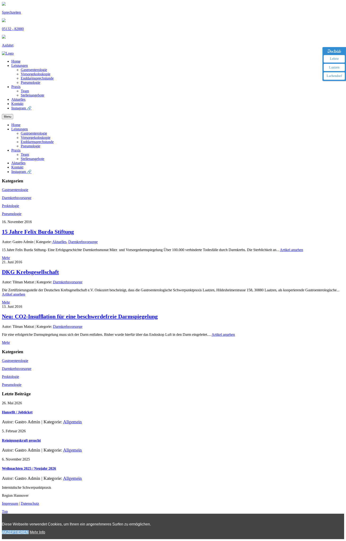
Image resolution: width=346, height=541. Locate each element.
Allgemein (72, 421)
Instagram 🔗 (21, 108)
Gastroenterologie (34, 70)
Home (15, 61)
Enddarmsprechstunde (37, 78)
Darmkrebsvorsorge (16, 198)
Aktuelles (18, 99)
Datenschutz (30, 503)
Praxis (15, 87)
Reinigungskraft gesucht (21, 440)
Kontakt (17, 104)
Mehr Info (37, 532)
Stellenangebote (32, 95)
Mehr (6, 258)
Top (5, 511)
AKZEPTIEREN (15, 532)
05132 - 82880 (13, 29)
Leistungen (19, 66)
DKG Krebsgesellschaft (30, 272)
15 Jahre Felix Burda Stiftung (38, 232)
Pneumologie (30, 82)
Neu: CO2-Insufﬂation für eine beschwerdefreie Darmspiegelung (80, 316)
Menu (7, 116)
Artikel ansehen (291, 250)
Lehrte (334, 58)
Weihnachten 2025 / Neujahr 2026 (29, 468)
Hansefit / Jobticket (17, 412)
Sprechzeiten (11, 12)
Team (25, 91)
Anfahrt (7, 45)
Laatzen (334, 67)
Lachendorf (334, 76)
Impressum (10, 503)
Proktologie (10, 206)
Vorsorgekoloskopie (35, 74)
